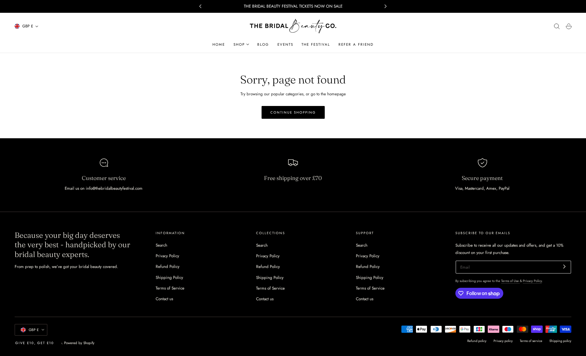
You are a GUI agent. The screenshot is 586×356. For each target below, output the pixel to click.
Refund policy (477, 340)
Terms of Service (170, 288)
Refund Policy (167, 267)
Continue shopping (293, 112)
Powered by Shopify (79, 342)
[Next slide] (385, 6)
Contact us (164, 299)
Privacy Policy (167, 256)
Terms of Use (510, 280)
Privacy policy (503, 340)
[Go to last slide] (200, 6)
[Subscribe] (564, 266)
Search (161, 245)
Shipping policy (560, 340)
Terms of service (531, 340)
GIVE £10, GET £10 (34, 342)
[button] (557, 26)
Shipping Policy (169, 277)
